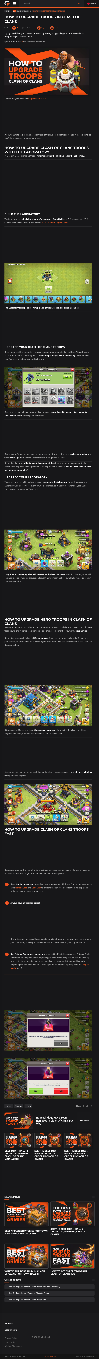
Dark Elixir (36, 888)
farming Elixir (21, 888)
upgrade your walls (37, 99)
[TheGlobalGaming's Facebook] (32, 1341)
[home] (7, 3)
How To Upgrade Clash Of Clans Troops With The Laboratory (34, 1287)
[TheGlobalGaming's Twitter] (42, 1341)
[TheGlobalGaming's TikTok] (45, 1341)
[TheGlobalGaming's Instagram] (38, 1341)
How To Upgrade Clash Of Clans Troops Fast (27, 1300)
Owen (19, 28)
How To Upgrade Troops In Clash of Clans (49, 11)
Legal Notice (10, 1342)
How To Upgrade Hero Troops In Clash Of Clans (28, 1293)
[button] (92, 3)
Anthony (58, 28)
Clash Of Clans (22, 11)
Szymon (44, 28)
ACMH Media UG (50, 1356)
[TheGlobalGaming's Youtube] (35, 1341)
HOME (7, 11)
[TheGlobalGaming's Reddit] (48, 1341)
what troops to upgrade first (55, 223)
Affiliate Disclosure (13, 1346)
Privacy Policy (10, 1338)
